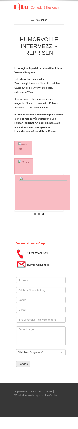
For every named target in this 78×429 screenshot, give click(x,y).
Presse (48, 391)
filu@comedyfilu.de (38, 264)
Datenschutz (36, 391)
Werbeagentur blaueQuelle (42, 395)
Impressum (20, 391)
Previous (21, 192)
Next (57, 192)
